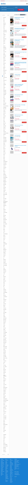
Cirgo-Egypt (4, 312)
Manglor (4, 54)
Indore (4, 256)
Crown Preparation (17, 135)
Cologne (4, 127)
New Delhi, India (5, 387)
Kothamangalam (5, 177)
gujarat (4, 235)
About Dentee (2, 460)
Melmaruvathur (5, 346)
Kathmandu (4, 319)
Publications (2, 463)
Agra (3, 441)
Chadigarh (4, 94)
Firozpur (4, 255)
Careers (2, 461)
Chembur (4, 322)
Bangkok (4, 242)
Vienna (4, 239)
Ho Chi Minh (4, 356)
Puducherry (4, 411)
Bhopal (4, 421)
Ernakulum (4, 289)
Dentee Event (2, 462)
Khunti (4, 285)
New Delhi (4, 17)
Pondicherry (4, 401)
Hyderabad (4, 184)
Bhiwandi (4, 104)
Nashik (4, 279)
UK (3, 266)
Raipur (4, 245)
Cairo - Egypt (4, 366)
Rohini (4, 130)
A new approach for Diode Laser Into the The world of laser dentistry (20, 28)
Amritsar (4, 168)
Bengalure (4, 269)
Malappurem (4, 181)
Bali (3, 275)
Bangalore (4, 276)
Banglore (4, 380)
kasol (4, 37)
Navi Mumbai (4, 141)
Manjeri (4, 57)
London (4, 110)
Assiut (4, 373)
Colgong (4, 343)
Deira (4, 120)
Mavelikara (4, 47)
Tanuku (4, 325)
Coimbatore (4, 167)
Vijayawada (4, 90)
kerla (4, 197)
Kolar (4, 440)
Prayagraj (4, 131)
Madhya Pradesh (5, 424)
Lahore (4, 381)
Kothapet (4, 353)
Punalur (4, 404)
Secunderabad (5, 265)
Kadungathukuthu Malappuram (5, 202)
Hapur (4, 64)
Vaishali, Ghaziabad (5, 400)
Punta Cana (4, 51)
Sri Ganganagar (5, 292)
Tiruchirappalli (5, 332)
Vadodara (4, 60)
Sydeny (4, 349)
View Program (24, 25)
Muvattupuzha (5, 219)
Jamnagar (4, 187)
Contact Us (2, 469)
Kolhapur (4, 252)
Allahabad (4, 174)
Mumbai (4, 67)
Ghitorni (4, 171)
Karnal (4, 157)
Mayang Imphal (5, 194)
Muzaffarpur (4, 137)
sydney (4, 191)
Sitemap (2, 470)
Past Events (22, 14)
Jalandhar (4, 333)
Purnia (4, 206)
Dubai (4, 394)
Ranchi (4, 154)
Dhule (4, 431)
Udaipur (4, 151)
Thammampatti (5, 212)
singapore (4, 391)
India (4, 246)
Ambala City (4, 205)
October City (4, 164)
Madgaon (4, 450)
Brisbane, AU (4, 80)
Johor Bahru (4, 417)
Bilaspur (4, 305)
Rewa (4, 20)
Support (2, 468)
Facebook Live (5, 77)
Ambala (4, 160)
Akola (4, 50)
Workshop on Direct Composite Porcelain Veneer (19, 18)
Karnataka (4, 339)
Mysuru (4, 100)
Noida (4, 326)
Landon (4, 306)
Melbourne (4, 447)
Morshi (4, 117)
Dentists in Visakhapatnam (6, 478)
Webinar (4, 216)
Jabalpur (4, 316)
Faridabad (4, 84)
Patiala (4, 121)
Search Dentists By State (2, 474)
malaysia (4, 111)
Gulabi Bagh (4, 107)
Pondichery (4, 451)
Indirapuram (4, 299)
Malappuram (4, 249)
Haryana (4, 236)
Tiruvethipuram (5, 296)
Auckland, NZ (5, 30)
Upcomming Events (17, 14)
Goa (3, 414)
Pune (4, 410)
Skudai (4, 397)
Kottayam (4, 134)
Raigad (4, 336)
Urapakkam (4, 434)
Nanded (4, 225)
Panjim (4, 101)
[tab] (5, 15)
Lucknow (4, 437)
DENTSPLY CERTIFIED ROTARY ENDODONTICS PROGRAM (19, 85)
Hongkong (4, 178)
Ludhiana (4, 262)
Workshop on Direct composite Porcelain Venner (19, 40)
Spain (4, 359)
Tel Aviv (4, 150)
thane (4, 21)
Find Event (21, 9)
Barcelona (4, 369)
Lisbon (4, 427)
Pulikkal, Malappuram (4, 375)
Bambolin (4, 407)
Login (6, 461)
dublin (4, 315)
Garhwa (4, 40)
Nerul (4, 74)
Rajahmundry (5, 70)
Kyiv (3, 286)
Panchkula (4, 222)
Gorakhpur (4, 430)
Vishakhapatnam (5, 161)
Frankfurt (4, 34)
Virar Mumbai (5, 140)
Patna (4, 114)
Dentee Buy (11, 469)
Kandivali (4, 209)
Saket (4, 282)
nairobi (4, 362)
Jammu (4, 144)
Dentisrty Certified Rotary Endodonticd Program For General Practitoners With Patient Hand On (20, 63)
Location (3, 15)
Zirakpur (4, 188)
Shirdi (4, 420)
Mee (3, 363)
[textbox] (7, 7)
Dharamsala (4, 342)
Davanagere (4, 309)
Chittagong (4, 91)
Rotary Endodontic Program (19, 94)
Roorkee (4, 272)
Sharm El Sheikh (5, 444)
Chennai (4, 87)
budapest (4, 226)
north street (4, 384)
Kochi (4, 302)
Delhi (4, 147)
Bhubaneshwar (5, 31)
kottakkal (4, 390)
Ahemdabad (4, 198)
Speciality (3, 454)
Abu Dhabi (4, 215)
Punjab (4, 124)
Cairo (4, 61)
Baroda (4, 41)
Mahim (4, 229)
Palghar (4, 329)
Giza (3, 232)
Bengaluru (4, 259)
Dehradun (4, 295)
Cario (4, 81)
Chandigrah (4, 335)
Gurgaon (4, 71)
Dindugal (4, 24)
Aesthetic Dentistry (17, 74)
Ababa (4, 158)
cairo (4, 27)
